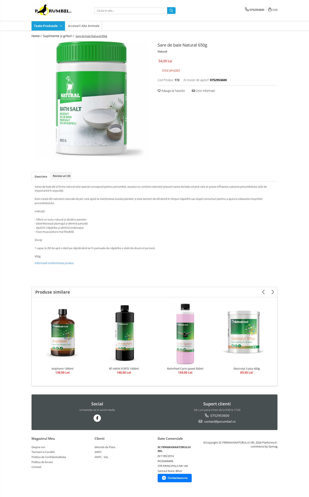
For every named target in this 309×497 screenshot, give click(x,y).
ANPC (98, 452)
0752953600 (219, 415)
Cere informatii (205, 91)
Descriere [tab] (41, 176)
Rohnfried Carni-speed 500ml (185, 368)
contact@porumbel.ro (219, 421)
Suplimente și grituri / (59, 36)
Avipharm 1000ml (62, 368)
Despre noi (38, 447)
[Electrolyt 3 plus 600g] (246, 333)
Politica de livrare (42, 462)
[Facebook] (97, 418)
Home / (37, 36)
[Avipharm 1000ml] (62, 333)
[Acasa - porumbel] (53, 10)
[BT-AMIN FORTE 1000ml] (123, 333)
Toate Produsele (46, 26)
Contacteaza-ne (178, 478)
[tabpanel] (91, 100)
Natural (162, 51)
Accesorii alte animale (83, 26)
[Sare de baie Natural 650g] (91, 100)
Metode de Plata (105, 447)
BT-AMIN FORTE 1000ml (124, 368)
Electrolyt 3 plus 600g (247, 368)
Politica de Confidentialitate (49, 457)
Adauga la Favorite (173, 91)
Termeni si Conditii (43, 452)
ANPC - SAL (101, 457)
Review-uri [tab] (61, 176)
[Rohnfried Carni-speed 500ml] (185, 333)
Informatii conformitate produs (54, 263)
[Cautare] (171, 10)
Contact (36, 467)
